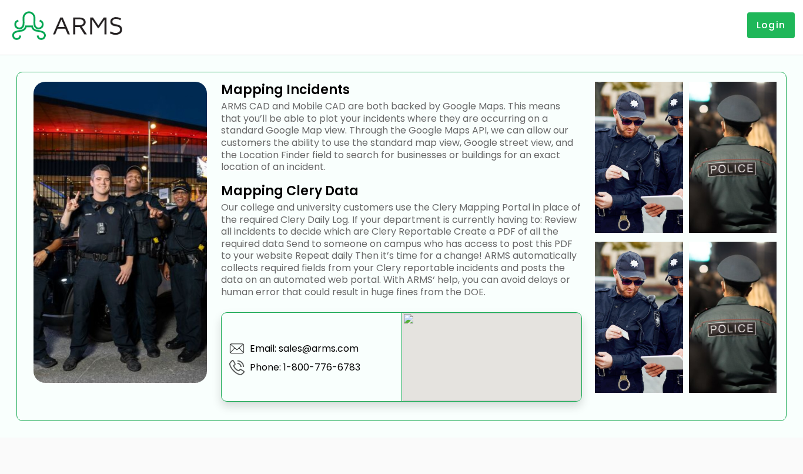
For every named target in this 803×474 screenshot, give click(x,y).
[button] (68, 25)
